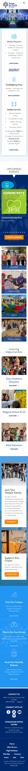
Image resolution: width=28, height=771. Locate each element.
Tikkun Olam (14, 339)
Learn (6, 757)
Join (14, 757)
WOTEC (14, 267)
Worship (6, 754)
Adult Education (14, 445)
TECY (14, 315)
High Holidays (12, 751)
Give (22, 757)
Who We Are (12, 747)
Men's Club (14, 291)
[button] (4, 232)
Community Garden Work (12, 217)
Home (12, 744)
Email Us (19, 702)
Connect (17, 754)
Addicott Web (14, 765)
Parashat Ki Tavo (14, 138)
